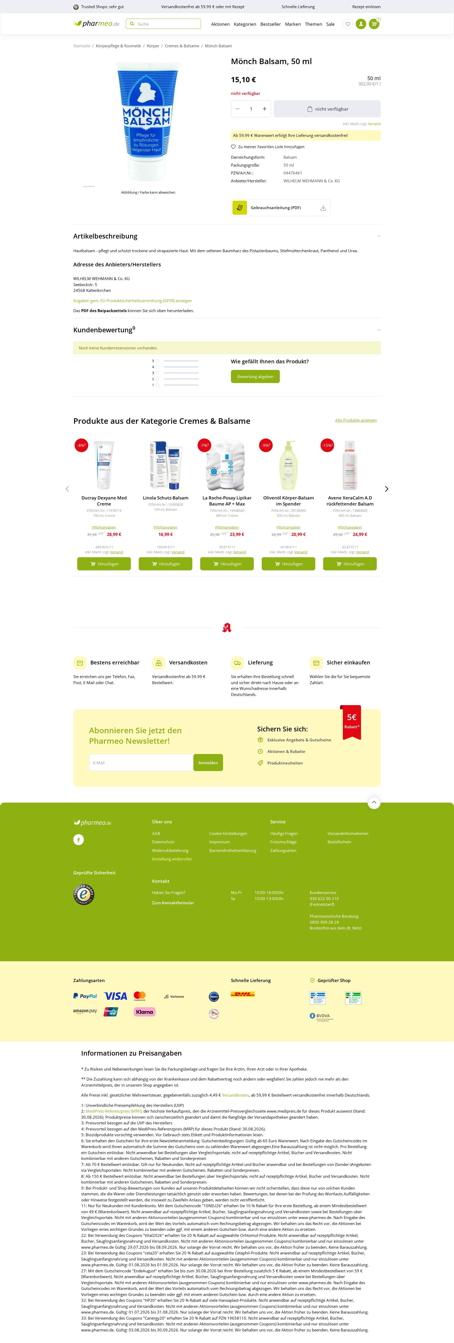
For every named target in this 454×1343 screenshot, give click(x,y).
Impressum (219, 841)
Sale (330, 24)
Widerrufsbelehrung (170, 850)
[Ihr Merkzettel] (348, 24)
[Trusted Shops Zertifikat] (83, 894)
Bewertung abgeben (255, 376)
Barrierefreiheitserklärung (232, 850)
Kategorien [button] (245, 24)
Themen (313, 24)
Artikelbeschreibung (105, 235)
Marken (293, 24)
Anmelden (208, 762)
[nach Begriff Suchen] (131, 24)
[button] (387, 489)
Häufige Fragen (284, 833)
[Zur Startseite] (96, 23)
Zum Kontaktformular (173, 902)
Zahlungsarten (283, 850)
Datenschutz (163, 841)
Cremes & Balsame (182, 45)
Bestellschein (339, 841)
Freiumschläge (283, 841)
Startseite (81, 45)
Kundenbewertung (104, 329)
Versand (374, 123)
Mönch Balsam (218, 45)
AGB (156, 833)
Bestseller (270, 24)
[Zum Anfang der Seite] (374, 802)
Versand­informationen (348, 833)
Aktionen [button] (220, 24)
